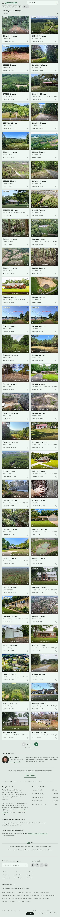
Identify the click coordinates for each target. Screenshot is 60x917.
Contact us (30, 878)
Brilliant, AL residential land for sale (42, 850)
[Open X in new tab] (42, 865)
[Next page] (36, 744)
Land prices (30, 872)
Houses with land (26, 895)
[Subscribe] (26, 865)
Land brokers (17, 872)
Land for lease (15, 888)
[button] (2, 2)
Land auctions (24, 888)
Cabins (14, 892)
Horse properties (15, 895)
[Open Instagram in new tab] (37, 865)
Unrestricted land (15, 901)
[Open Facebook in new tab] (33, 865)
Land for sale (6, 782)
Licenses (47, 912)
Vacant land (5, 901)
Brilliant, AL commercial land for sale (39, 846)
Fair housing (50, 910)
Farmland (47, 892)
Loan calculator (18, 878)
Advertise (4, 872)
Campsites (21, 892)
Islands (43, 895)
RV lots (30, 898)
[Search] (56, 3)
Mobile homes (50, 895)
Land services (18, 875)
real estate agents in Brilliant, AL (38, 833)
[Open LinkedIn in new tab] (46, 865)
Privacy (56, 912)
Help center (5, 875)
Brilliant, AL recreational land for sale (18, 850)
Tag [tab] (32, 842)
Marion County (32, 782)
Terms (51, 912)
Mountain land (6, 898)
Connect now (30, 761)
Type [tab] (28, 842)
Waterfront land (26, 901)
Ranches (14, 898)
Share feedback (35, 861)
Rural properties (22, 898)
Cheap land (28, 892)
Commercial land (38, 892)
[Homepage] (11, 2)
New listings (40, 912)
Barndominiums (6, 892)
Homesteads (5, 895)
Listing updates (30, 775)
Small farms (37, 898)
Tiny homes (45, 898)
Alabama (13, 782)
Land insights (6, 878)
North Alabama (22, 782)
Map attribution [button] (17, 910)
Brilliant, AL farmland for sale (18, 846)
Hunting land (36, 895)
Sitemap (34, 912)
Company (29, 875)
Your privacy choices (40, 910)
